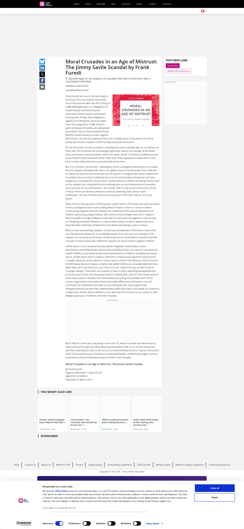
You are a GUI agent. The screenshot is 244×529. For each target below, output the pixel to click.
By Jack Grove (44, 429)
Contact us (30, 464)
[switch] (87, 523)
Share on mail (42, 87)
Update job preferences (178, 71)
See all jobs (172, 65)
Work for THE (63, 464)
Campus (153, 4)
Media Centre (163, 464)
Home (76, 4)
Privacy (79, 464)
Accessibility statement (119, 464)
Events (139, 4)
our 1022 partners (60, 491)
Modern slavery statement (190, 464)
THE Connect (144, 464)
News (88, 4)
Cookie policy (95, 464)
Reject (215, 497)
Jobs (114, 4)
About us (46, 464)
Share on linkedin (42, 68)
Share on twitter (42, 74)
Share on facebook (42, 80)
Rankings (101, 4)
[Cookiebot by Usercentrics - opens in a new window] (24, 523)
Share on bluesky (42, 61)
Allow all (215, 488)
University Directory (219, 464)
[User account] (203, 11)
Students (126, 4)
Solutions (167, 4)
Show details (152, 523)
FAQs (16, 464)
